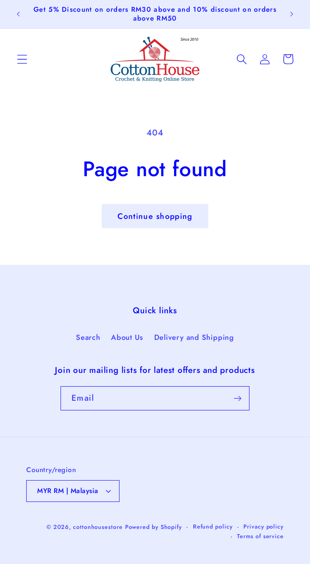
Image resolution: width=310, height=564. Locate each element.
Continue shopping (154, 216)
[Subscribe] (237, 398)
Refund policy (213, 526)
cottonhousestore (98, 527)
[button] (22, 59)
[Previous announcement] (18, 14)
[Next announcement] (292, 14)
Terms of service (260, 536)
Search (88, 337)
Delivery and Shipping (194, 337)
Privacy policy (263, 526)
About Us (127, 337)
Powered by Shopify (153, 527)
